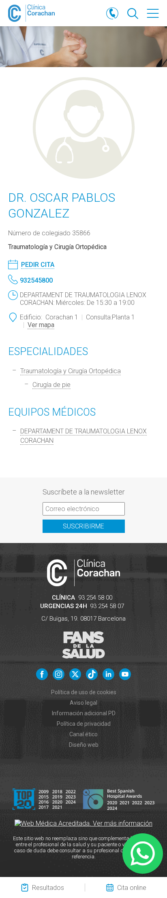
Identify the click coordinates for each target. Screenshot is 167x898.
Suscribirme (83, 526)
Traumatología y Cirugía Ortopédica (70, 371)
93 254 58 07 (107, 606)
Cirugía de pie (51, 385)
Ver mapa (41, 325)
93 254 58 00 (95, 597)
